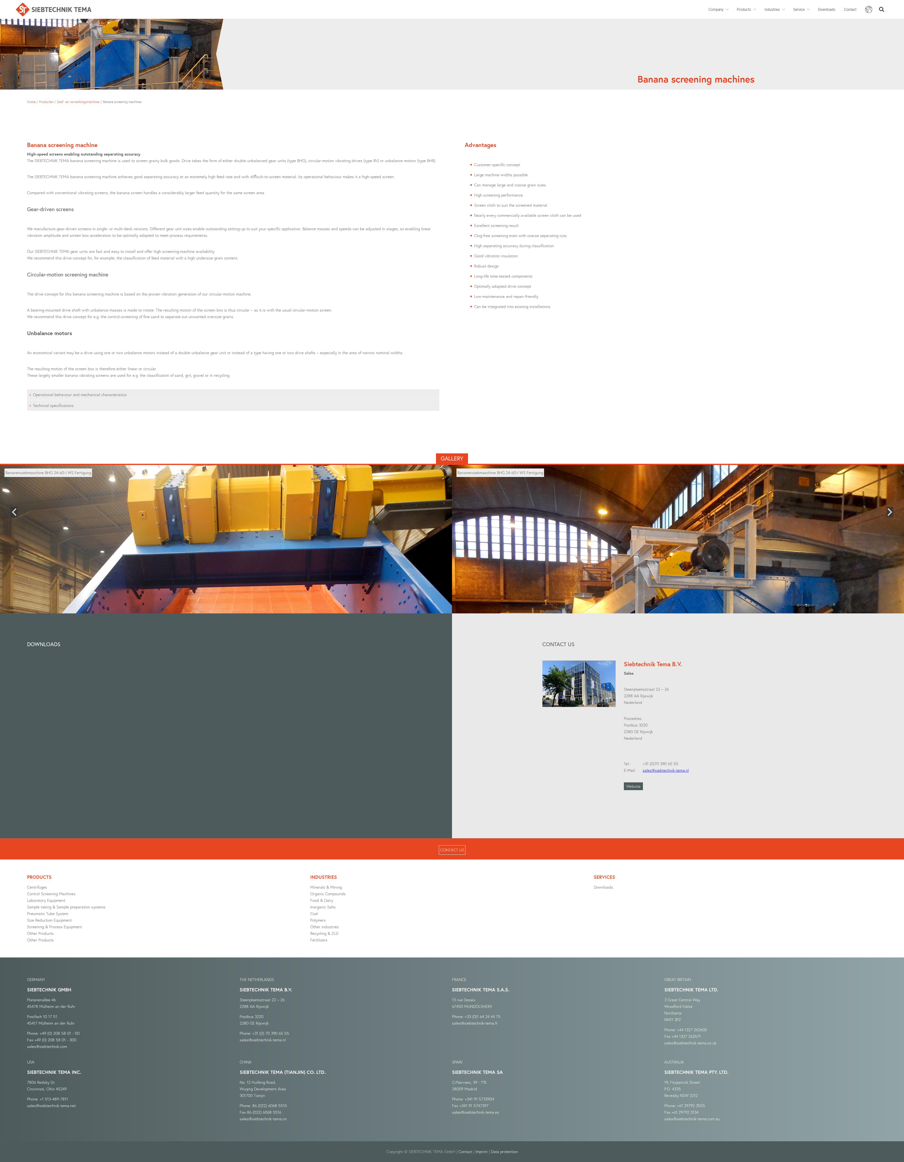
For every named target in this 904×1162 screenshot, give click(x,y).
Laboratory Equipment (46, 900)
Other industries (324, 926)
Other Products (40, 933)
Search (881, 7)
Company (716, 9)
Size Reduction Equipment (49, 920)
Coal (314, 913)
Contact (850, 9)
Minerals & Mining (326, 887)
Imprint (482, 1151)
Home (31, 101)
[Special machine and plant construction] (53, 9)
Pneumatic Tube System (47, 913)
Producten (46, 101)
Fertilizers (318, 940)
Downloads (826, 9)
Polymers (318, 920)
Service (799, 9)
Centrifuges (37, 887)
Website (633, 786)
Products (744, 9)
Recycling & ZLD (324, 933)
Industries (772, 9)
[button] (14, 512)
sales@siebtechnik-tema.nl (666, 770)
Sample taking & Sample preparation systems (66, 907)
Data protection (504, 1151)
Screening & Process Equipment (54, 926)
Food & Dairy (321, 900)
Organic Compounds (328, 893)
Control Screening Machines (51, 893)
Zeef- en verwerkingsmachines (78, 101)
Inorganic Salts (323, 907)
